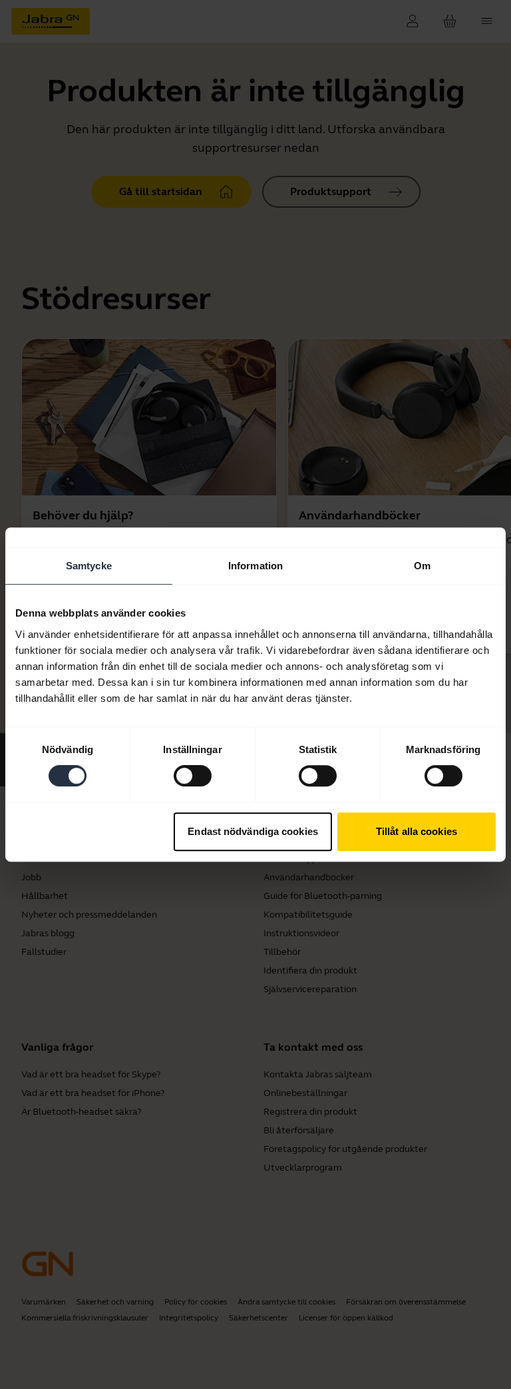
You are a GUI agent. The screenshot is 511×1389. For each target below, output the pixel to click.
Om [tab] (422, 565)
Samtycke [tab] (89, 565)
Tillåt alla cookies (416, 831)
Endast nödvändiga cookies (253, 831)
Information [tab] (255, 565)
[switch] (193, 775)
